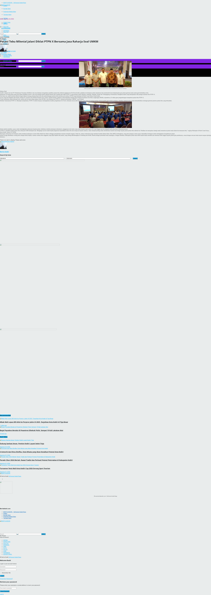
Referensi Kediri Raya (15, 476)
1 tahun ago (3, 425)
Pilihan (9, 54)
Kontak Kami (7, 8)
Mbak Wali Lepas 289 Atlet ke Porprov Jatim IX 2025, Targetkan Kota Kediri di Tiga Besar (34, 422)
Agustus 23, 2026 (5, 455)
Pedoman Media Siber (9, 11)
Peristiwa (6, 37)
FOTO (5, 548)
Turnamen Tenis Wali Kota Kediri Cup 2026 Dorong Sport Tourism (25, 468)
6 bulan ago (3, 433)
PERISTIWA (6, 542)
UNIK (4, 546)
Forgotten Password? (6, 579)
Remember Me (6, 573)
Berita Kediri (12, 51)
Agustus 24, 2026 (5, 447)
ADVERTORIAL (7, 61)
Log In (2, 594)
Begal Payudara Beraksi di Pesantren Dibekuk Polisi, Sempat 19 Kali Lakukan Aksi (31, 430)
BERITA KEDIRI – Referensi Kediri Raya (14, 3)
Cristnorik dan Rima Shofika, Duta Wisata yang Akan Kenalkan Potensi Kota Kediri (31, 452)
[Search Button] (17, 61)
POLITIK (5, 543)
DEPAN (5, 18)
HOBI (4, 551)
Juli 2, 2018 (3, 53)
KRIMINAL (6, 545)
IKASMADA (6, 57)
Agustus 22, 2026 (5, 463)
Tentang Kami (7, 14)
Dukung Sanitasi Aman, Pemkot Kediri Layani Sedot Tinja (22, 444)
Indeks (5, 513)
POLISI (5, 549)
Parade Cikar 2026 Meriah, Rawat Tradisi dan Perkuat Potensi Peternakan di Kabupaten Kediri (36, 460)
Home (1, 37)
